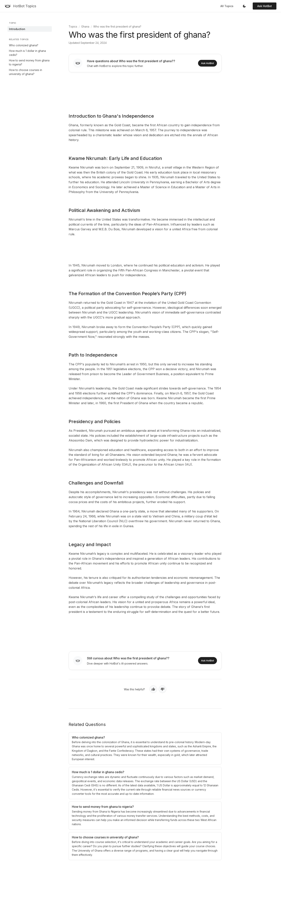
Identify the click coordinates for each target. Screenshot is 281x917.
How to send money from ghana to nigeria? (29, 62)
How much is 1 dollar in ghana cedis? (27, 52)
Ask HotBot (264, 6)
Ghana (85, 26)
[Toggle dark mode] (244, 6)
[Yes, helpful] (153, 689)
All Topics (226, 6)
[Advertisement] (145, 90)
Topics (73, 26)
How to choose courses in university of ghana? (25, 72)
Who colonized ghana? (23, 45)
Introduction (17, 29)
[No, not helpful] (162, 689)
